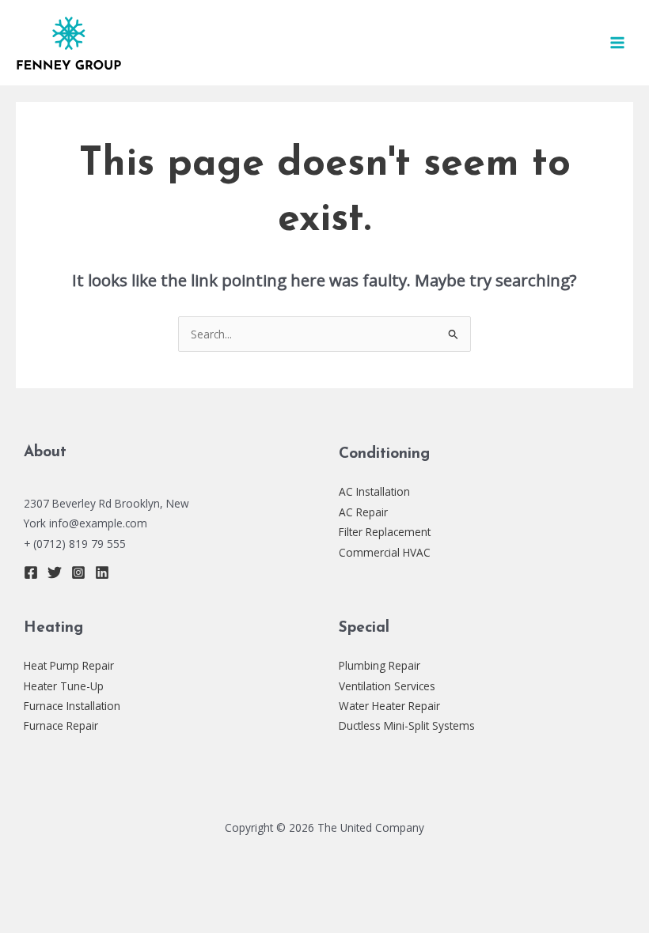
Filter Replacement (385, 531)
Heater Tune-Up (64, 685)
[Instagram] (78, 572)
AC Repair (363, 511)
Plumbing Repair (379, 665)
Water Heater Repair (389, 705)
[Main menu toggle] (618, 43)
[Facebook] (31, 572)
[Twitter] (54, 572)
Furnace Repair (61, 725)
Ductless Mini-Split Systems (407, 725)
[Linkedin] (102, 572)
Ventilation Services (387, 685)
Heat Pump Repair (69, 665)
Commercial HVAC (385, 552)
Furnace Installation (72, 705)
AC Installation (374, 491)
